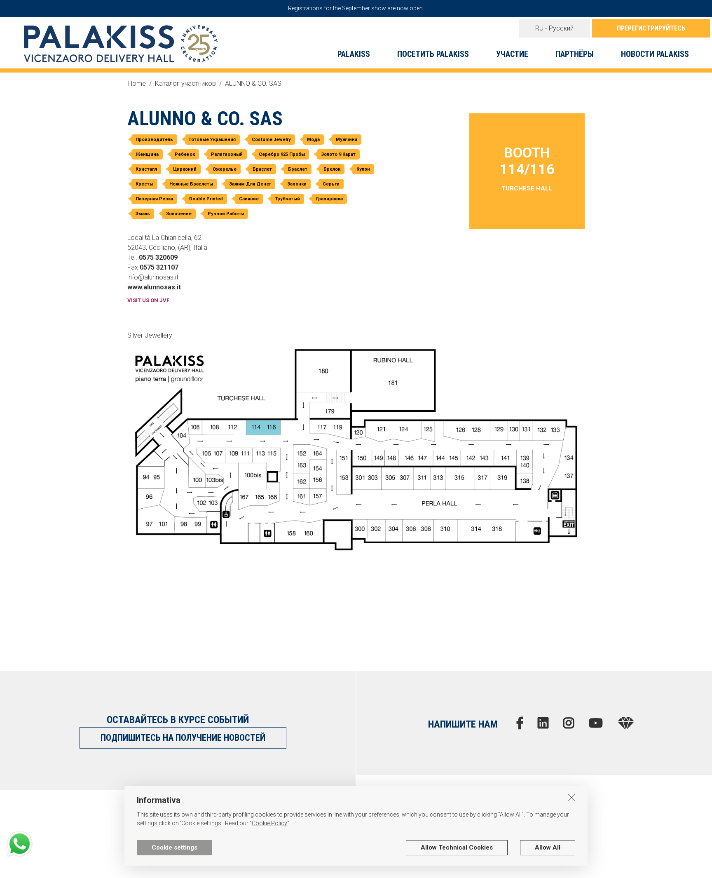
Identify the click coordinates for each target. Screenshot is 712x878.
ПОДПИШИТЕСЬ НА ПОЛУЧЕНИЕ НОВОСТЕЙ (183, 737)
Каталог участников (185, 83)
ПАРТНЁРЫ (574, 54)
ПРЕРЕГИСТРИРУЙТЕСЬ (651, 28)
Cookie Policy (269, 823)
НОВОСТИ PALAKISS (655, 54)
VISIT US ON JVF (148, 300)
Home (137, 83)
